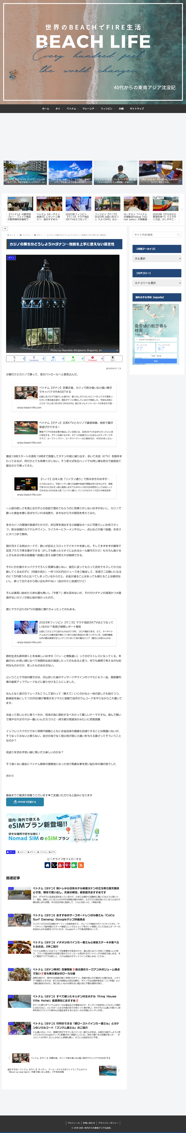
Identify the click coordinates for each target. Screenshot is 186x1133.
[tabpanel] (20, 209)
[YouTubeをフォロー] (61, 865)
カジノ (22, 852)
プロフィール (74, 1123)
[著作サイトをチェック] (47, 865)
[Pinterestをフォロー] (67, 865)
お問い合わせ (89, 1123)
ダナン (12, 852)
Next (182, 209)
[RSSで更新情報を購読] (81, 865)
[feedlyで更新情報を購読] (74, 865)
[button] (113, 358)
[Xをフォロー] (54, 865)
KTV (53, 852)
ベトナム (43, 852)
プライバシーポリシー (108, 1123)
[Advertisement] (93, 136)
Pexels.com (109, 350)
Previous (3, 209)
